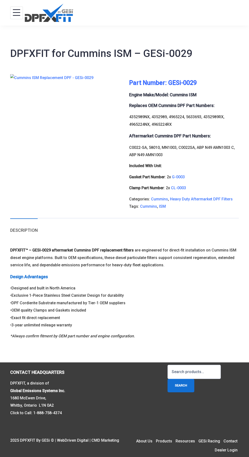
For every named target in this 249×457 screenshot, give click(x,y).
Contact (230, 441)
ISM (162, 206)
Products (164, 441)
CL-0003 (178, 188)
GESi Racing (209, 441)
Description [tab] (24, 230)
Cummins (159, 199)
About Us (144, 441)
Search (181, 385)
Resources (185, 441)
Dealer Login (226, 450)
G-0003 (178, 177)
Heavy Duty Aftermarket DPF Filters (201, 199)
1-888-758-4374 (47, 413)
